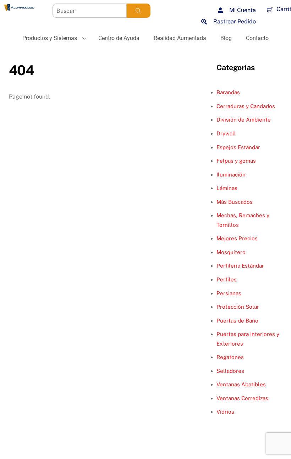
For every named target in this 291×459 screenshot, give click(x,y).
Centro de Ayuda (118, 38)
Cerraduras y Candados (245, 106)
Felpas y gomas (236, 161)
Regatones (230, 357)
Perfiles (226, 279)
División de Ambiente (243, 120)
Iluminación (231, 175)
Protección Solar (237, 307)
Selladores (230, 371)
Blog (226, 38)
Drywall (226, 133)
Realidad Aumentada (180, 38)
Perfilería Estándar (240, 266)
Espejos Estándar (238, 147)
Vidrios (225, 412)
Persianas (228, 293)
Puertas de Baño (237, 321)
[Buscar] (138, 11)
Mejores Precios (237, 238)
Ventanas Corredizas (242, 398)
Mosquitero (231, 252)
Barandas (228, 92)
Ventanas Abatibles (241, 384)
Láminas (226, 188)
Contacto (257, 38)
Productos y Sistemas (49, 38)
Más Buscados (234, 202)
